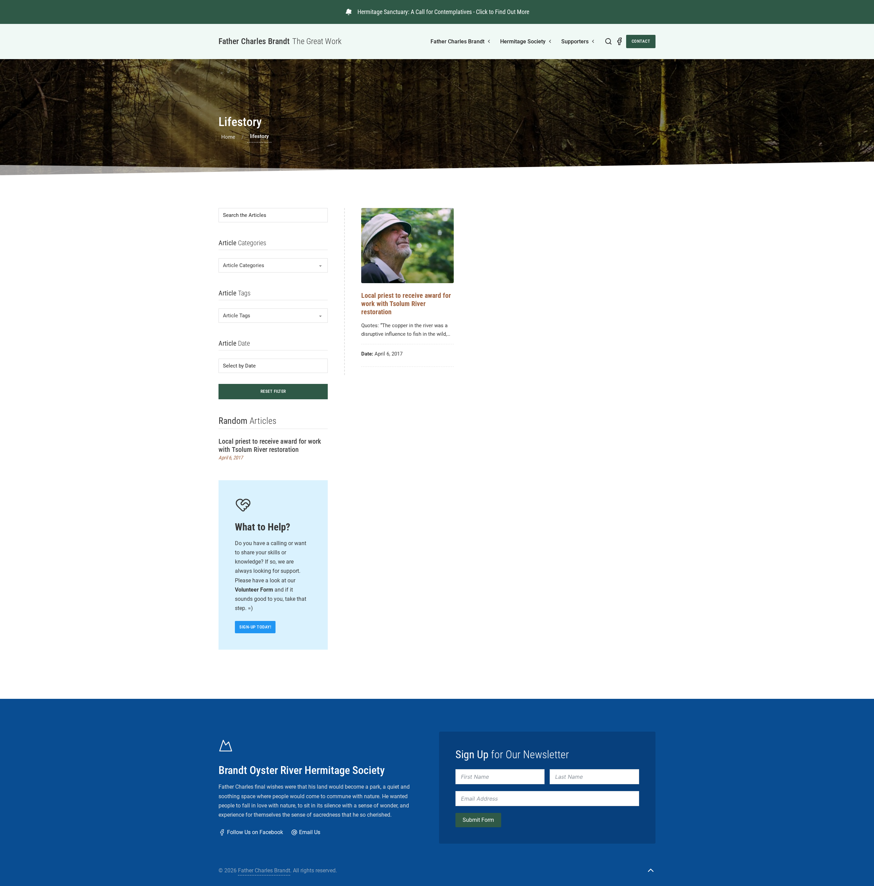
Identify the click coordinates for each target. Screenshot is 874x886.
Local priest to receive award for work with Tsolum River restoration (269, 445)
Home (228, 137)
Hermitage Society (523, 41)
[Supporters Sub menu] (593, 41)
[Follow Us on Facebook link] (619, 41)
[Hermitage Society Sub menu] (550, 41)
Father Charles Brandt (457, 41)
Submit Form (478, 820)
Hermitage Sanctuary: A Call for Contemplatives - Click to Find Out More (443, 11)
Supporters (575, 41)
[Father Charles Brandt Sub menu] (489, 41)
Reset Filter (273, 391)
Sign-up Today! (255, 626)
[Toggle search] (608, 41)
